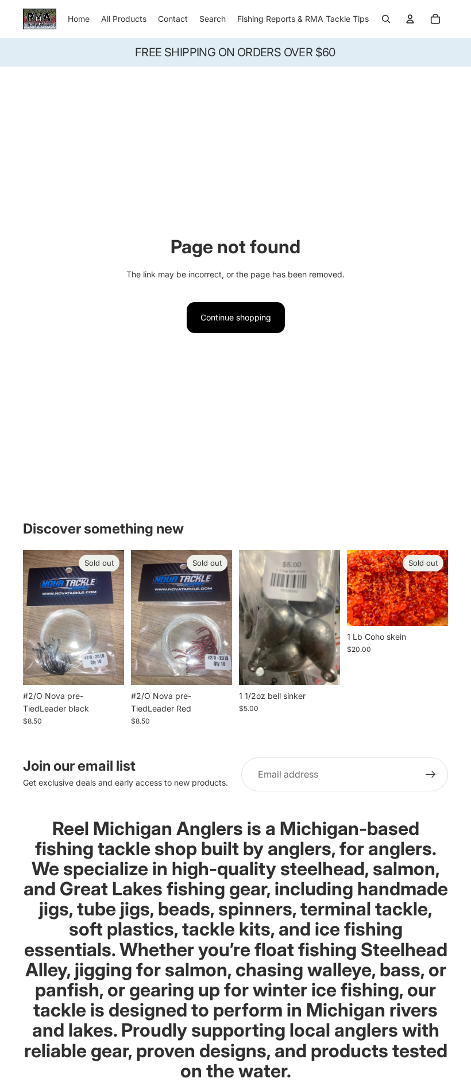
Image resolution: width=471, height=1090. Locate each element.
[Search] (386, 19)
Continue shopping (235, 317)
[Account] (410, 19)
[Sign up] (431, 775)
